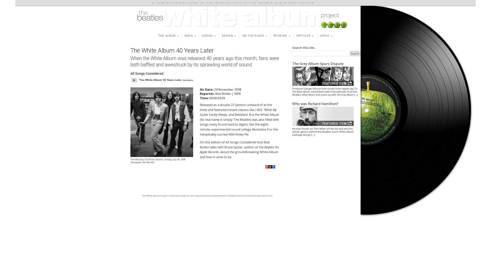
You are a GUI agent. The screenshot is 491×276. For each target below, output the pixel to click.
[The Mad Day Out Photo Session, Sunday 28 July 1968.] (161, 122)
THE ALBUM (167, 36)
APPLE (325, 36)
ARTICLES (303, 36)
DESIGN (227, 36)
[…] (356, 94)
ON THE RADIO (253, 36)
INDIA (189, 36)
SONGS (207, 36)
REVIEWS (280, 36)
